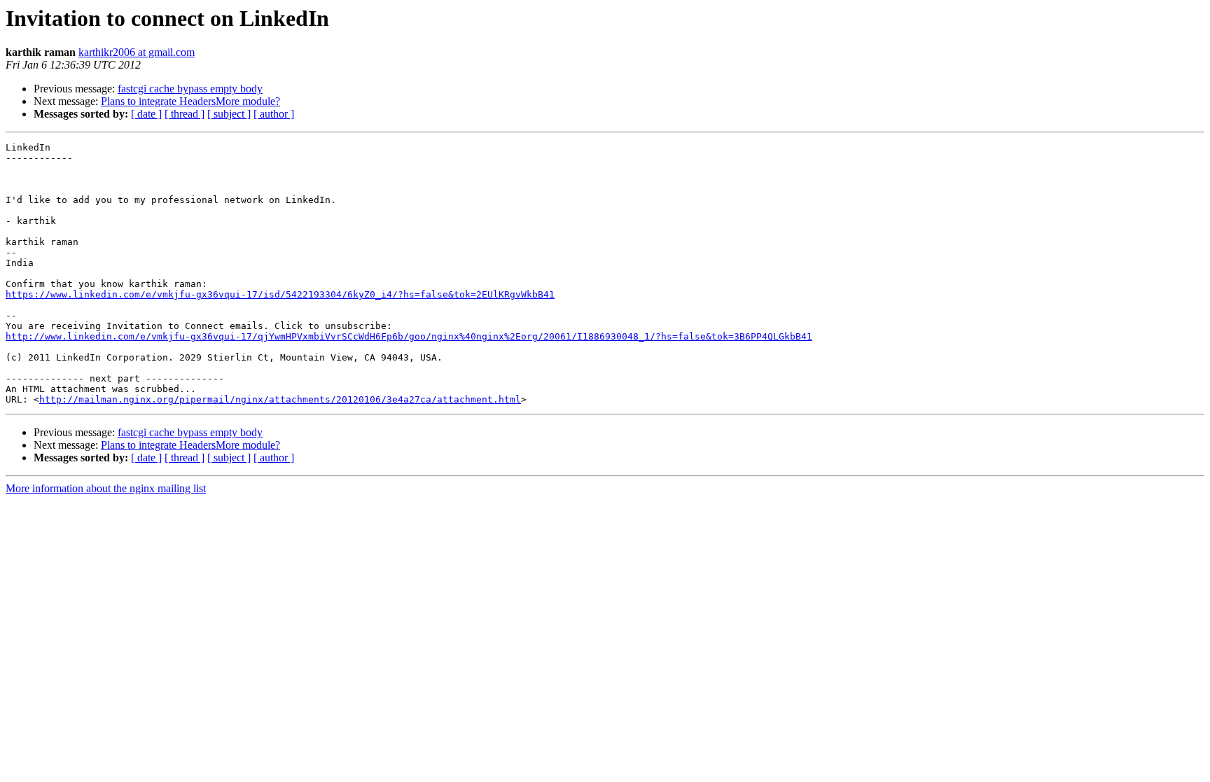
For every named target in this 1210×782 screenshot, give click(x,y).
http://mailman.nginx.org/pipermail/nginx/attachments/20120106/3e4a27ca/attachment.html (280, 399)
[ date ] (146, 114)
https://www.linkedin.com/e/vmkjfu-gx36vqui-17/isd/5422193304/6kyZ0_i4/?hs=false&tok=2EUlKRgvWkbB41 (280, 294)
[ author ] (273, 114)
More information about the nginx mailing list (106, 488)
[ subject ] (229, 114)
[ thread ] (184, 114)
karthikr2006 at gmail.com (136, 52)
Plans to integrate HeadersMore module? (190, 101)
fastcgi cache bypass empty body (190, 89)
